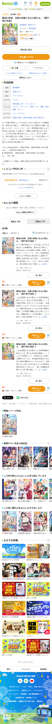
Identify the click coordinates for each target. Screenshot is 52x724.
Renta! (4, 403)
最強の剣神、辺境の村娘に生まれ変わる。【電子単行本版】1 (32, 239)
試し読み (39, 275)
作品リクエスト (14, 690)
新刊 (8, 669)
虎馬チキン (32, 24)
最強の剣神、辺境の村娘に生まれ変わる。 (29, 117)
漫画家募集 (13, 701)
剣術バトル (34, 106)
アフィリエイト (14, 694)
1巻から (5, 233)
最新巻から (15, 233)
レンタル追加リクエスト (14, 73)
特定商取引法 (19, 698)
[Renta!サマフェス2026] (15, 3)
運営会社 (40, 701)
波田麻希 (23, 24)
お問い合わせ (38, 687)
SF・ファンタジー (28, 103)
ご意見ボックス (26, 690)
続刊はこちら (25, 77)
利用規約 (24, 694)
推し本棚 (15, 68)
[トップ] (7, 3)
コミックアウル (19, 113)
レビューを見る (25, 196)
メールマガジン (38, 690)
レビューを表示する (26, 187)
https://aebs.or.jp (17, 721)
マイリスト (39, 68)
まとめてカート (41, 232)
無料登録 (46, 4)
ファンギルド (18, 95)
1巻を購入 (26, 57)
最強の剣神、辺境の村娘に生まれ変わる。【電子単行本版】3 (32, 345)
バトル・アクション (20, 106)
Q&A (30, 687)
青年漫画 (32, 28)
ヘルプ (24, 687)
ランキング (26, 669)
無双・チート (18, 109)
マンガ (15, 99)
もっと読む (43, 264)
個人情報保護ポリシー (36, 694)
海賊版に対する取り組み (27, 701)
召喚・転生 (44, 106)
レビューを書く (29, 38)
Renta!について (14, 687)
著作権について (31, 698)
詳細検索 (43, 669)
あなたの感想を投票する (25, 212)
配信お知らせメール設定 (38, 73)
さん (24, 180)
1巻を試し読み (26, 49)
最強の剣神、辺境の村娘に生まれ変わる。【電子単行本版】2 (32, 292)
